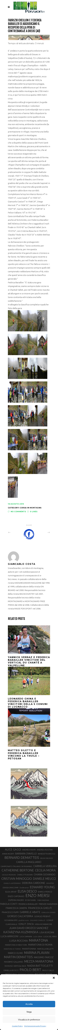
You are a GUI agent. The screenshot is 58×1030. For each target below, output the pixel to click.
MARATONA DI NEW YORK (16, 945)
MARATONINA (29, 948)
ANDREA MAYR (29, 850)
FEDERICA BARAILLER (28, 904)
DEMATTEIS (50, 883)
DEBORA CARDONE (33, 882)
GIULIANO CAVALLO (37, 920)
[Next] (42, 532)
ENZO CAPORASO (16, 896)
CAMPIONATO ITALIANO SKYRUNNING (16, 866)
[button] (53, 977)
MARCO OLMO (15, 953)
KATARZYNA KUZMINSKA (20, 932)
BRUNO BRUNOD (46, 858)
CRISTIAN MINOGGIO (16, 878)
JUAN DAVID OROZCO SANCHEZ (28, 928)
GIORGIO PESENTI (42, 916)
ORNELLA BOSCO (11, 970)
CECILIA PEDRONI (9, 875)
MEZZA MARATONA (38, 961)
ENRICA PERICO (45, 892)
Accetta (29, 1004)
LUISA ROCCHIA (18, 940)
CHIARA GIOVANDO (44, 874)
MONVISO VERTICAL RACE (15, 966)
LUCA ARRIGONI (9, 936)
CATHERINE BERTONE (18, 870)
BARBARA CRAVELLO (26, 853)
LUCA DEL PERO (50, 936)
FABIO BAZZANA (43, 900)
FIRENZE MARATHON (48, 904)
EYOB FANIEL (30, 900)
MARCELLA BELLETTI (45, 949)
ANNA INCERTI (8, 854)
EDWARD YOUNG (42, 887)
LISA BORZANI (46, 932)
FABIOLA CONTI (8, 904)
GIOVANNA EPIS (10, 920)
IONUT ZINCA (26, 924)
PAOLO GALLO (48, 970)
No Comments (18, 511)
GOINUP (49, 920)
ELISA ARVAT (11, 891)
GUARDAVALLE (11, 924)
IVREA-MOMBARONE (43, 924)
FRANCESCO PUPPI (10, 912)
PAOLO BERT (30, 970)
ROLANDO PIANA (43, 974)
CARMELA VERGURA (45, 866)
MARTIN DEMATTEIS (18, 957)
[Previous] (15, 532)
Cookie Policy (17, 1026)
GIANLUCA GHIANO (48, 912)
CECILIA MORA (45, 870)
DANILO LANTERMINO (12, 883)
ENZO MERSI (37, 895)
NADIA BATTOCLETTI (40, 965)
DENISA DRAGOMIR (10, 888)
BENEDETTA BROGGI (46, 854)
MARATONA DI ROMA (40, 944)
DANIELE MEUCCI (44, 878)
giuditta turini (24, 920)
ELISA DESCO (27, 891)
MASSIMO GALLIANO (13, 962)
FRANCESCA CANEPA (16, 908)
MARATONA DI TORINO (12, 949)
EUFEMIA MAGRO (16, 900)
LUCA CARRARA (26, 936)
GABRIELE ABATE (30, 912)
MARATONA (38, 940)
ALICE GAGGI (13, 849)
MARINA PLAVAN (36, 952)
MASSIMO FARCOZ (43, 957)
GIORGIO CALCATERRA (20, 916)
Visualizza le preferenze (29, 1019)
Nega (29, 1012)
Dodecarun (24, 888)
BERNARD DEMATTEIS (22, 857)
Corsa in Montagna (31, 508)
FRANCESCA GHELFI (40, 907)
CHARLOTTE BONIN (25, 875)
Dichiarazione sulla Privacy (35, 1026)
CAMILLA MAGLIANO (28, 861)
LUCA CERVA (37, 936)
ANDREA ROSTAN (45, 849)
